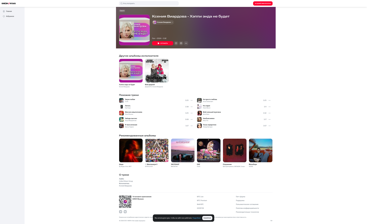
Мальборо (253, 164)
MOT (130, 166)
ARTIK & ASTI (149, 166)
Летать (127, 106)
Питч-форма (240, 197)
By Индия (122, 166)
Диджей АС (148, 87)
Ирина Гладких (129, 127)
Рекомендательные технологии (247, 212)
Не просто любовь (210, 99)
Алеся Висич (206, 108)
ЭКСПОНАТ (175, 164)
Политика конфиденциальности (247, 208)
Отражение (227, 164)
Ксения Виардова (124, 87)
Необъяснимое (208, 118)
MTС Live (200, 197)
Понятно (207, 218)
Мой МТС (200, 204)
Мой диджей (150, 85)
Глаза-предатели (209, 125)
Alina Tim (205, 121)
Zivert (198, 166)
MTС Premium (202, 200)
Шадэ (121, 164)
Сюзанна (243, 166)
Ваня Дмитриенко (228, 166)
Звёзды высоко (131, 118)
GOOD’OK (200, 208)
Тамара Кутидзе (207, 127)
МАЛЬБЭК (237, 166)
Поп (153, 38)
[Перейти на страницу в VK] (125, 211)
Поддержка (240, 200)
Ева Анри (128, 108)
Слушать (164, 43)
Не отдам (206, 106)
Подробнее (196, 218)
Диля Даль (206, 114)
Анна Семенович (208, 102)
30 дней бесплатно (263, 3)
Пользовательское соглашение (247, 204)
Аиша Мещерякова (130, 121)
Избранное (10, 16)
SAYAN (251, 166)
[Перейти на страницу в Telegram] (120, 211)
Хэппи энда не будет (127, 85)
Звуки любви (130, 99)
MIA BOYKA (174, 166)
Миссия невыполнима (133, 112)
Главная (9, 11)
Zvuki (126, 102)
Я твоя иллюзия (131, 125)
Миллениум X (152, 164)
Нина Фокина (129, 114)
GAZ (198, 164)
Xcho (126, 166)
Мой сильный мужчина (212, 112)
